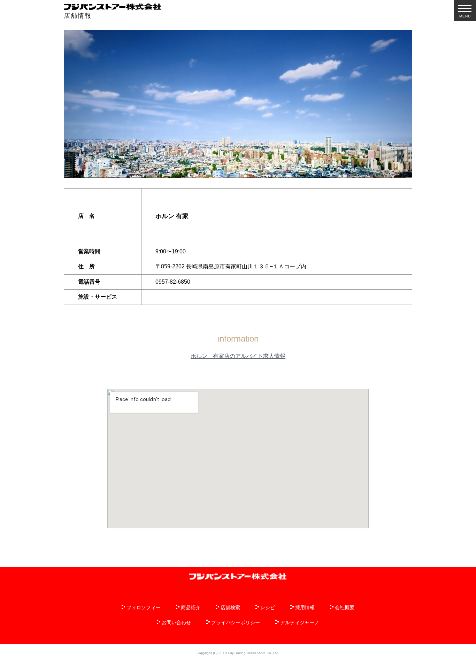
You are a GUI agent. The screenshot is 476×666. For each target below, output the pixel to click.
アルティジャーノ (299, 622)
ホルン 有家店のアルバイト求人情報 (238, 356)
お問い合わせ (176, 622)
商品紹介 (190, 607)
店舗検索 (230, 607)
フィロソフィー (143, 607)
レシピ (267, 607)
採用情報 (305, 607)
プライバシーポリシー (235, 622)
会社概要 (344, 607)
